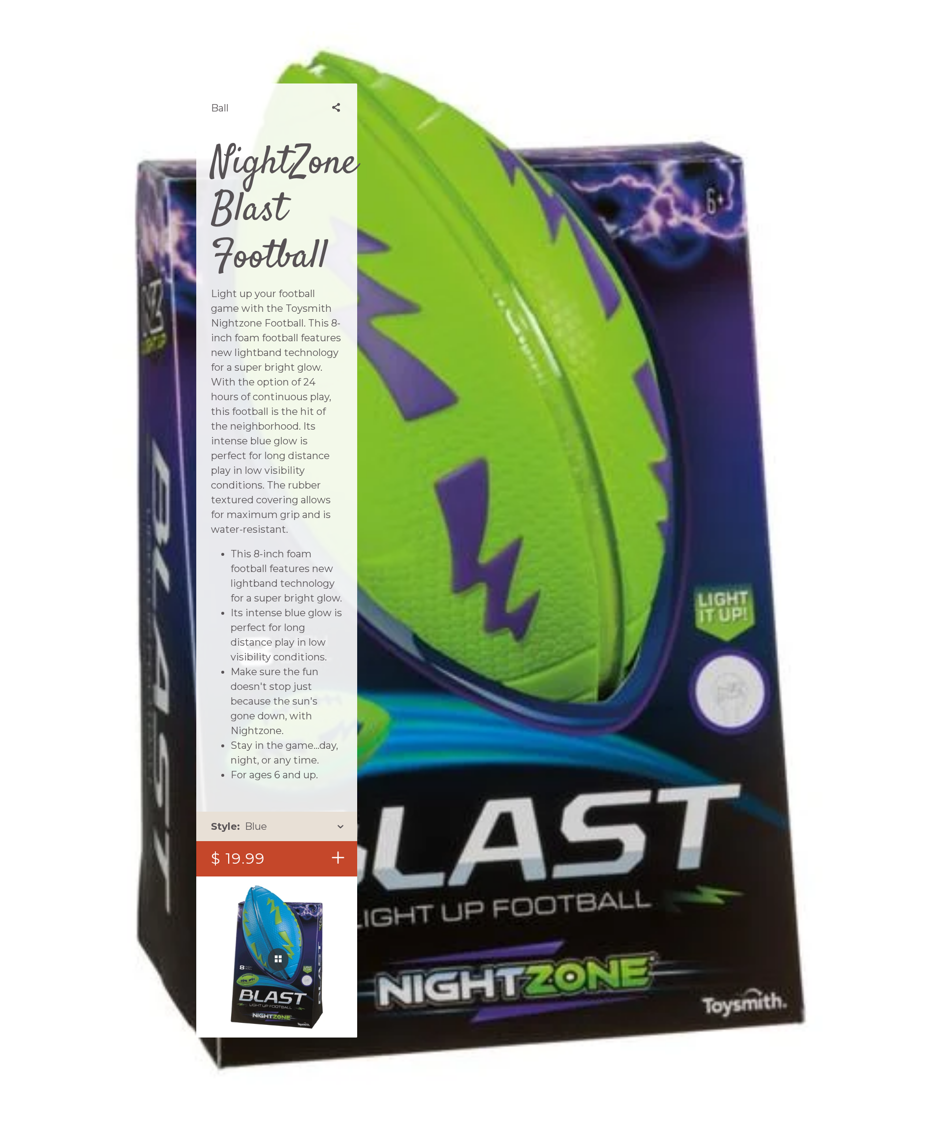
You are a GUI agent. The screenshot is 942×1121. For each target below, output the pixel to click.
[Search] (628, 29)
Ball (220, 108)
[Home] (314, 29)
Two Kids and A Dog (471, 29)
